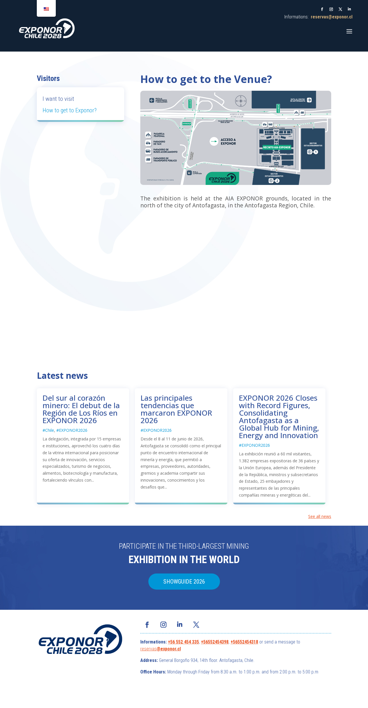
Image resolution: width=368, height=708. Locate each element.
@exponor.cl (169, 649)
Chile (49, 430)
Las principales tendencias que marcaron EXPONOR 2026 (176, 409)
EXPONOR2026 (73, 430)
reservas (148, 649)
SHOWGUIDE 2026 (184, 581)
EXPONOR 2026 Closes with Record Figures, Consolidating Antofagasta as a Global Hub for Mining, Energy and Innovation (279, 416)
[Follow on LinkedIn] (349, 9)
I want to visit (58, 98)
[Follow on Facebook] (322, 9)
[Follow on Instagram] (331, 9)
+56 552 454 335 (183, 642)
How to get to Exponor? (70, 110)
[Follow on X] (340, 9)
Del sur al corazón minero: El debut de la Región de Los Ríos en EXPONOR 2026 (81, 409)
